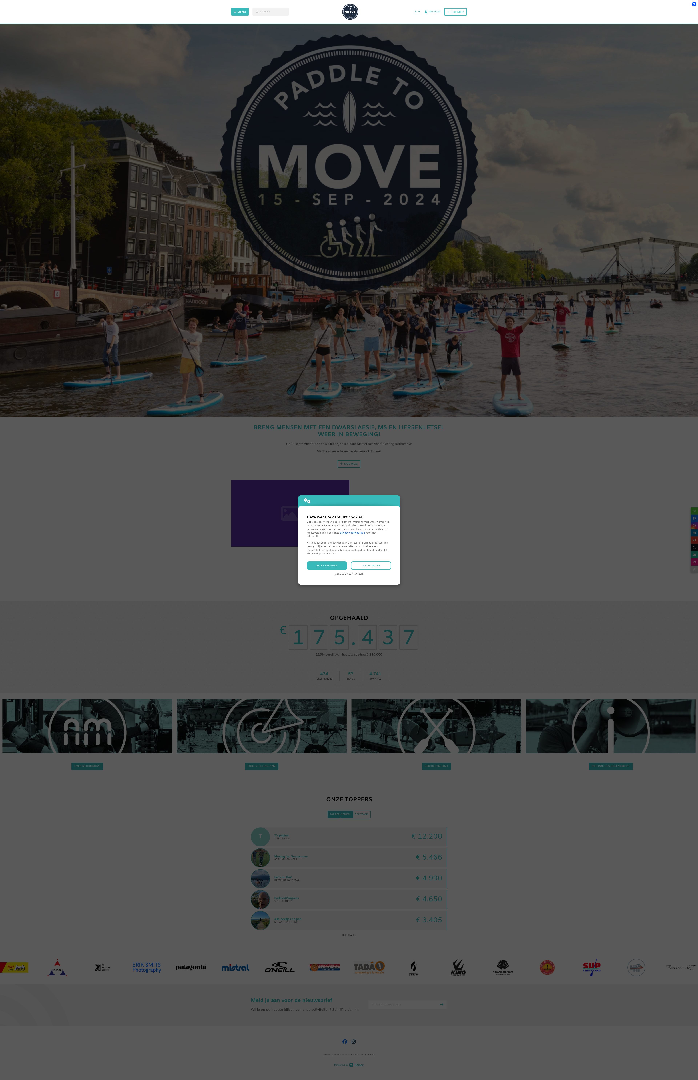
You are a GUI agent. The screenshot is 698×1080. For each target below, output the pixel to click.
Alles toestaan (327, 565)
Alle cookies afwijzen (349, 574)
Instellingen (371, 565)
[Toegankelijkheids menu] (694, 4)
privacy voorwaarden (352, 532)
